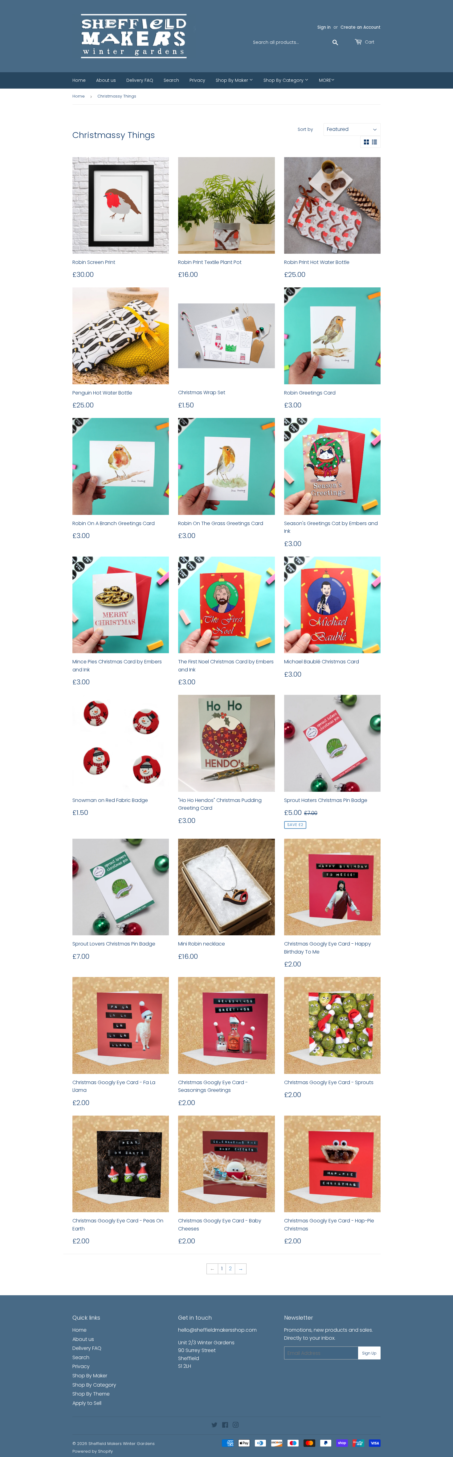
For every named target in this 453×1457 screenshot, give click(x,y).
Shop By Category (284, 80)
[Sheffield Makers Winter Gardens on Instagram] (236, 1425)
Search (171, 80)
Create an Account (361, 27)
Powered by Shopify (92, 1451)
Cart (369, 42)
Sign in (324, 27)
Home (79, 80)
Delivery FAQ (139, 80)
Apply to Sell (86, 1403)
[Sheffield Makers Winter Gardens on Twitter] (214, 1425)
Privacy (197, 80)
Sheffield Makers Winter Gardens (121, 1444)
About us (106, 80)
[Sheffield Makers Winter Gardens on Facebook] (225, 1425)
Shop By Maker (232, 80)
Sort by (305, 129)
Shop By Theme (91, 1393)
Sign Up (369, 1353)
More (325, 80)
